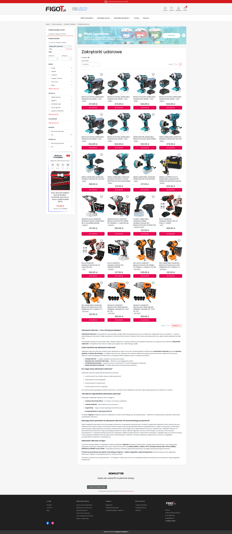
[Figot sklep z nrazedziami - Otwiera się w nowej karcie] (47, 523)
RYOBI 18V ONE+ (56, 104)
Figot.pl (48, 24)
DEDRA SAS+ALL (56, 97)
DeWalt (53, 71)
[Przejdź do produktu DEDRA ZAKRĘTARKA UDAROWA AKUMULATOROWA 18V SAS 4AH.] (170, 123)
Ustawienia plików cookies (114, 510)
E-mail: (79, 10)
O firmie (49, 508)
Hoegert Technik (56, 78)
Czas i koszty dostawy (83, 513)
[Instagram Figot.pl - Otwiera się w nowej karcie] (52, 523)
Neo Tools (54, 82)
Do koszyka (93, 108)
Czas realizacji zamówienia (84, 516)
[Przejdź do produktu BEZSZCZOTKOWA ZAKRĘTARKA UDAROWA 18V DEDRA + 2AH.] (93, 83)
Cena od (51, 56)
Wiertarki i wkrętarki (70, 24)
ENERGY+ (54, 101)
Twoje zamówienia (141, 505)
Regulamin (109, 505)
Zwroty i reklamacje (82, 518)
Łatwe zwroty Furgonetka (84, 505)
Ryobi (53, 85)
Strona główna (56, 107)
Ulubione (138, 510)
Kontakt (49, 505)
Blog (48, 510)
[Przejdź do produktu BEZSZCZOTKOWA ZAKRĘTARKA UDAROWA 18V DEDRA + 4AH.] (144, 83)
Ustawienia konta (140, 508)
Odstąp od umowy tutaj (83, 508)
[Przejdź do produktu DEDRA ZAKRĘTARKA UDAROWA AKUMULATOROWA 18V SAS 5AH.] (93, 163)
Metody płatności (81, 510)
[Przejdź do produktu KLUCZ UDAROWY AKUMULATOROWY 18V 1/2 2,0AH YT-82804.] (170, 205)
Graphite (54, 75)
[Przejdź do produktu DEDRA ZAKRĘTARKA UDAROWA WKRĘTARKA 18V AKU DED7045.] (144, 163)
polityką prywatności (128, 491)
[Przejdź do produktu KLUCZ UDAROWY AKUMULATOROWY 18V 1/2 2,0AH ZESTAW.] (93, 250)
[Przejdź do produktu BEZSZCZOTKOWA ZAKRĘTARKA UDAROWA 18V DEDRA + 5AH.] (93, 123)
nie (52, 135)
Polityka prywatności (112, 508)
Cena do (64, 56)
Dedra (53, 68)
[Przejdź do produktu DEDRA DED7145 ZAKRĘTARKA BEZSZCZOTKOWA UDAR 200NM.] (144, 123)
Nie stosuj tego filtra (57, 131)
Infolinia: (79, 8)
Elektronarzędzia (57, 24)
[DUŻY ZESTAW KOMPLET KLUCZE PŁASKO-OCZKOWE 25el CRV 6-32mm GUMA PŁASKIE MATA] (60, 180)
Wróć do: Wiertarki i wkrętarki (58, 42)
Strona (170, 64)
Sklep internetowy (115, 532)
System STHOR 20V (57, 111)
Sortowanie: (85, 61)
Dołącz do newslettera (97, 487)
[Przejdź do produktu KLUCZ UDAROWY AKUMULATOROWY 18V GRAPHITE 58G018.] (118, 250)
